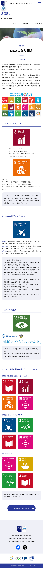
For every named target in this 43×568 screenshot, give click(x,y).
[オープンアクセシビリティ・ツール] (3, 8)
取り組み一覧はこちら (21, 508)
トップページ (15, 24)
